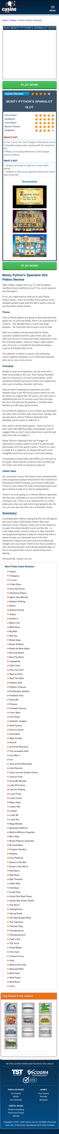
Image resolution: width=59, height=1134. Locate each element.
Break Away (15, 640)
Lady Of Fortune (17, 785)
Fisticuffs (13, 700)
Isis (11, 759)
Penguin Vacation (18, 849)
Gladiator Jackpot (18, 721)
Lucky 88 (13, 815)
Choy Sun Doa (16, 670)
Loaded (13, 811)
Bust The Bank (16, 657)
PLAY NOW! (29, 84)
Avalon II (13, 618)
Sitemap (16, 1116)
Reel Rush (14, 875)
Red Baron (14, 871)
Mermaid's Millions (18, 828)
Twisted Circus (16, 956)
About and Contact (16, 1113)
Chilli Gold (14, 665)
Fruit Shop (14, 717)
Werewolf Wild (16, 969)
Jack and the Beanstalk (20, 764)
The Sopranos (16, 922)
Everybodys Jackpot (19, 691)
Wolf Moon (14, 982)
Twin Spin (14, 952)
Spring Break (15, 913)
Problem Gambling (16, 1110)
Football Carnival (17, 708)
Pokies (12, 571)
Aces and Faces (17, 589)
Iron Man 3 (14, 755)
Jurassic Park (16, 777)
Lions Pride (15, 794)
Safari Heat (14, 883)
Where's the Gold (17, 965)
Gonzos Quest (16, 730)
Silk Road (14, 888)
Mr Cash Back (16, 845)
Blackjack (43, 1100)
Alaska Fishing (16, 610)
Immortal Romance (18, 747)
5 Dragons (14, 576)
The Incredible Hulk (18, 751)
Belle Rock (14, 627)
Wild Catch (14, 973)
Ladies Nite (14, 806)
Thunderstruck (16, 930)
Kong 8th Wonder (17, 781)
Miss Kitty (14, 836)
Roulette (43, 1096)
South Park (14, 892)
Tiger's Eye (14, 939)
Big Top (13, 636)
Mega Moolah (15, 824)
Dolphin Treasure (17, 687)
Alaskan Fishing (17, 601)
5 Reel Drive (15, 584)
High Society (15, 738)
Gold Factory (15, 725)
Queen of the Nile (17, 862)
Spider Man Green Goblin (21, 900)
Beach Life (14, 623)
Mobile (16, 1096)
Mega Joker (15, 802)
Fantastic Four (16, 695)
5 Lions (13, 580)
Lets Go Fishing (17, 789)
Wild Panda (15, 977)
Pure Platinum (16, 858)
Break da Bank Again (19, 648)
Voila (11, 960)
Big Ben (13, 631)
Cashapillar (14, 661)
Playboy (13, 853)
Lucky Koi (14, 819)
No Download (16, 1100)
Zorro (12, 986)
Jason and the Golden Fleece (23, 772)
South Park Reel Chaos (20, 896)
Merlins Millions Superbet (22, 832)
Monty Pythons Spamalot (21, 841)
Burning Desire (16, 653)
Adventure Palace (17, 593)
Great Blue (14, 734)
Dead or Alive (15, 674)
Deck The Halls (16, 678)
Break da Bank (16, 644)
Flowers (13, 704)
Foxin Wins (14, 712)
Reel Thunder (15, 879)
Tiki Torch (14, 943)
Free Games (43, 1093)
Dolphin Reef (15, 683)
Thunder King (16, 926)
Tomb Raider (15, 947)
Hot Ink (12, 742)
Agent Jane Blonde (18, 597)
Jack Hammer (16, 768)
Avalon (12, 614)
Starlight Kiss (16, 909)
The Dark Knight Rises (20, 918)
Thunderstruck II (17, 935)
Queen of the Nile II (18, 866)
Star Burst (14, 905)
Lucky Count (15, 798)
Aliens (12, 606)
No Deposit (16, 1093)
